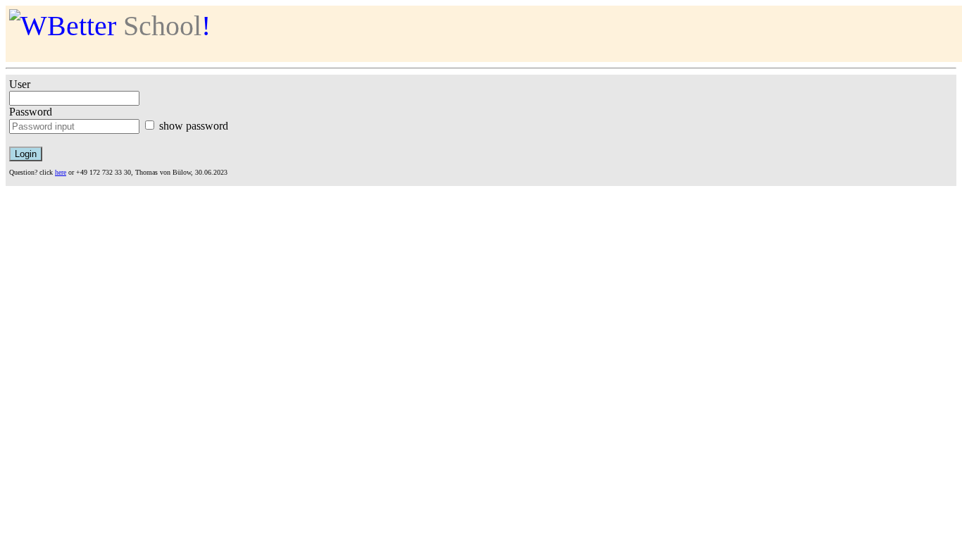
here (60, 172)
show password (193, 126)
